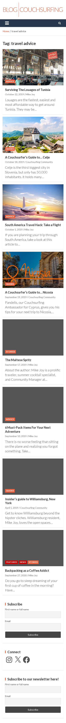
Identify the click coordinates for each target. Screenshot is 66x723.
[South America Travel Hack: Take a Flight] (33, 202)
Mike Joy (30, 94)
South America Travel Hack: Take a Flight (33, 225)
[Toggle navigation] (7, 23)
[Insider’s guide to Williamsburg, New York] (33, 476)
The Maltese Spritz (18, 360)
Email (7, 621)
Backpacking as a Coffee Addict (27, 570)
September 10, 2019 (16, 436)
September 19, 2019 (16, 297)
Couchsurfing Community (39, 161)
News (23, 562)
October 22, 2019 (14, 94)
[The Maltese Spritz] (33, 337)
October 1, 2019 (14, 229)
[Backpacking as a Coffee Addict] (33, 548)
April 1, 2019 (11, 507)
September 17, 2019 (16, 364)
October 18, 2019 (14, 161)
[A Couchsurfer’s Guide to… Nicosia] (33, 270)
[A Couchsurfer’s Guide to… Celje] (33, 135)
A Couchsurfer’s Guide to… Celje (27, 157)
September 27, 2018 (16, 575)
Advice (10, 81)
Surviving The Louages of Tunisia (27, 90)
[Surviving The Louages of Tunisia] (33, 67)
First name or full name (17, 609)
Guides (10, 149)
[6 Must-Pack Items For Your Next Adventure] (33, 405)
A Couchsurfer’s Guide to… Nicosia (29, 292)
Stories (10, 351)
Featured (11, 562)
